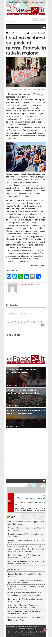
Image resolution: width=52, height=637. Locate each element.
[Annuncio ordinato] (21, 321)
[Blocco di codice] (31, 321)
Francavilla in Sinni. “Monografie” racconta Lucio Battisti (24, 575)
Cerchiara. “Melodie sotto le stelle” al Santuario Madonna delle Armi (26, 618)
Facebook (36, 19)
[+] (40, 322)
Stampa (29, 90)
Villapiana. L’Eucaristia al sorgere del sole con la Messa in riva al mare (26, 587)
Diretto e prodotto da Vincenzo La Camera (21, 632)
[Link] (34, 321)
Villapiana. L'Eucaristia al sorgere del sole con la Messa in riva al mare (26, 412)
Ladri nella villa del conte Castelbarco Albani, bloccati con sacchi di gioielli (25, 556)
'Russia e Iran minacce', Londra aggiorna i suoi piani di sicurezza (26, 522)
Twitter (33, 19)
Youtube (40, 19)
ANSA (12, 517)
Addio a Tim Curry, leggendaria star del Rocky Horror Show (26, 541)
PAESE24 (14, 569)
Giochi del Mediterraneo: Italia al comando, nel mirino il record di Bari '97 (26, 562)
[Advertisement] (26, 449)
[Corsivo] (11, 321)
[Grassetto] (8, 321)
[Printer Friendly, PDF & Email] (38, 94)
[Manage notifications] (45, 630)
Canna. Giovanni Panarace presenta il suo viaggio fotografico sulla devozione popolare (25, 593)
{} (37, 322)
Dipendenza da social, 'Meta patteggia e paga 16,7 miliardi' (25, 535)
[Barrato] (18, 321)
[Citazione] (27, 321)
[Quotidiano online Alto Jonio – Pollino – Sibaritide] (26, 11)
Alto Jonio (12, 426)
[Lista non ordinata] (24, 321)
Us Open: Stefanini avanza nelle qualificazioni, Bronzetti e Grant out (26, 528)
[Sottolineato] (15, 321)
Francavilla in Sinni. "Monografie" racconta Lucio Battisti (22, 371)
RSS (43, 19)
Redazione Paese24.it (38, 33)
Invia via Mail (41, 90)
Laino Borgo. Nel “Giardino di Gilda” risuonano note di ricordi (25, 600)
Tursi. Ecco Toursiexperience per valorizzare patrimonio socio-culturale (26, 3)
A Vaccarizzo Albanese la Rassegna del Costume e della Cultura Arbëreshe (23, 606)
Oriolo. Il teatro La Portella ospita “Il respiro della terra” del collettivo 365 (24, 612)
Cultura (11, 385)
